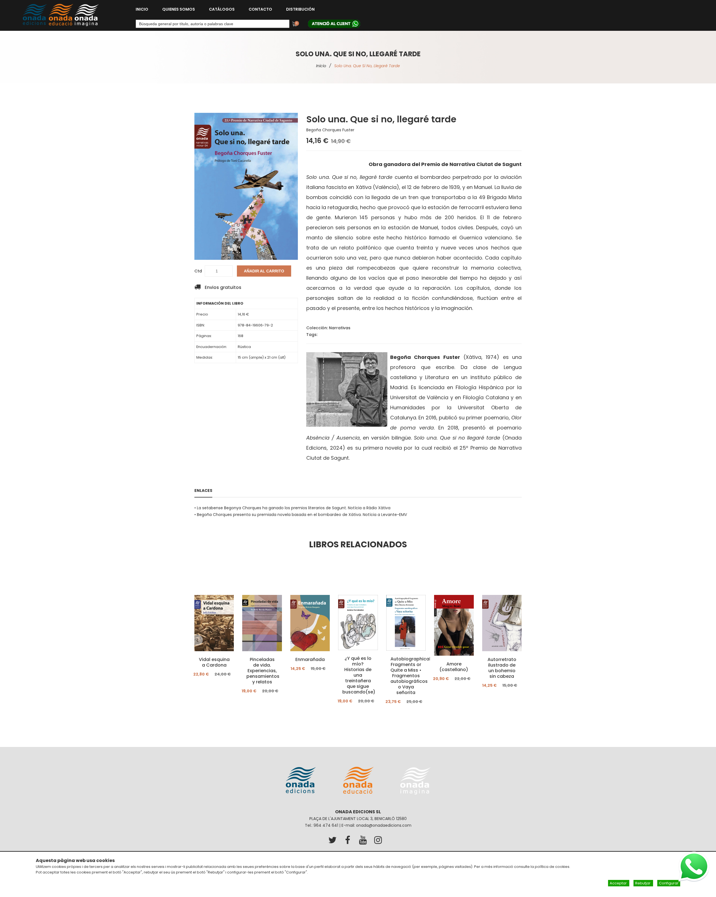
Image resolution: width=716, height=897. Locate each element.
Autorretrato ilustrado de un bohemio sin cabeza (501, 668)
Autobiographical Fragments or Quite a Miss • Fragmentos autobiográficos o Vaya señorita (405, 675)
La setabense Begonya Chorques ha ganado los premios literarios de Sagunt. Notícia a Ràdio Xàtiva (293, 508)
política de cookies (552, 866)
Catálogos (222, 9)
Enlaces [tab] (203, 490)
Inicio (142, 9)
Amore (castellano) (453, 666)
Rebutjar (643, 883)
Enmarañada (310, 659)
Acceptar (619, 883)
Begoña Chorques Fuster (330, 130)
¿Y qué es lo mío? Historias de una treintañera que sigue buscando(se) (357, 675)
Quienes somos (178, 9)
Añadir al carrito (264, 271)
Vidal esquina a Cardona (214, 662)
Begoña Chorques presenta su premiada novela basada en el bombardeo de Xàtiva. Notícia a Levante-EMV (302, 514)
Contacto (260, 9)
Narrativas (339, 328)
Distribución (300, 9)
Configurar (669, 883)
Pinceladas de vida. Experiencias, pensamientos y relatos (261, 671)
